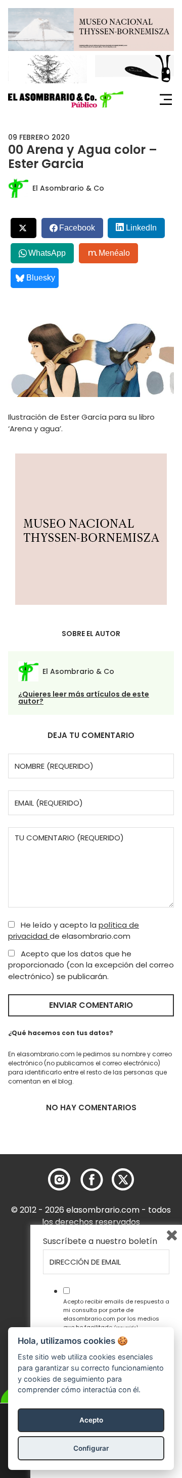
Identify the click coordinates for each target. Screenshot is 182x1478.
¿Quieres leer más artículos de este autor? (83, 697)
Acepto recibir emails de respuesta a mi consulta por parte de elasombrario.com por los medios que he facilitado (116, 1314)
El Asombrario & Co (68, 188)
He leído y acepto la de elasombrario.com (73, 931)
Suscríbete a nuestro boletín (100, 1241)
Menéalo (114, 253)
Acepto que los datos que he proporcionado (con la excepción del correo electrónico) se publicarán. (91, 965)
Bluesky (40, 277)
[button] (65, 99)
